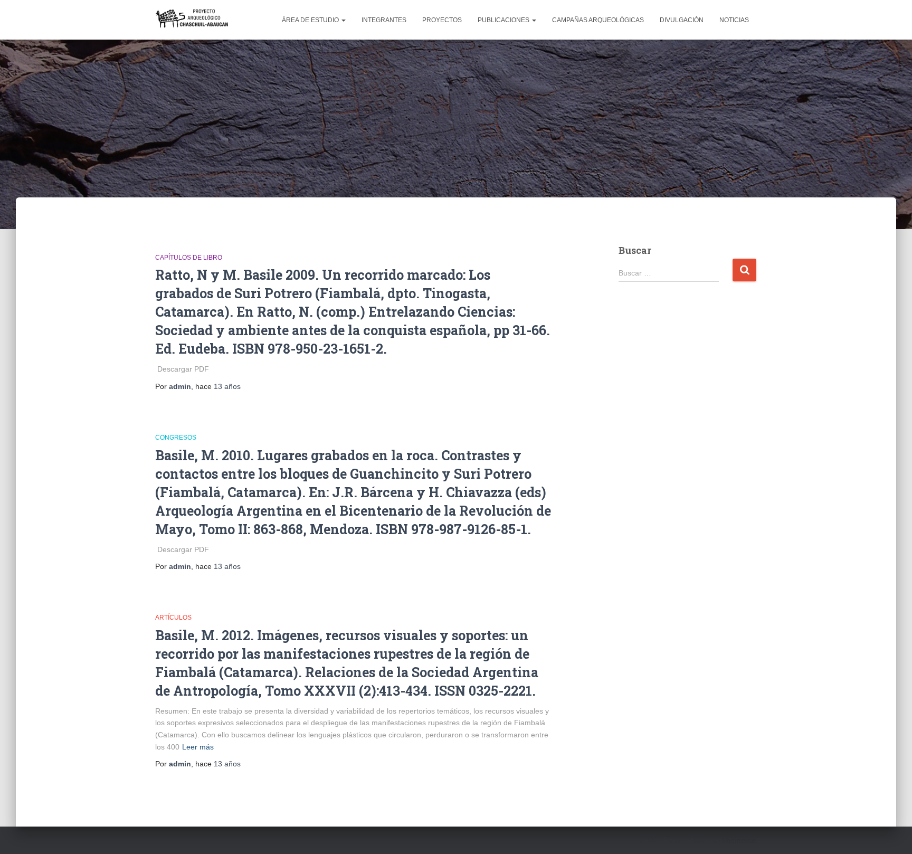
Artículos (173, 617)
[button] (343, 20)
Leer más (198, 747)
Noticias (734, 20)
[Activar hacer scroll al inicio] (891, 833)
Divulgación (682, 20)
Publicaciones (504, 20)
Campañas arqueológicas (598, 20)
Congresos (175, 437)
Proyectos (442, 20)
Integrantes (384, 20)
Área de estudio (311, 20)
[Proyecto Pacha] (193, 19)
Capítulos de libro (188, 257)
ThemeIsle (739, 840)
